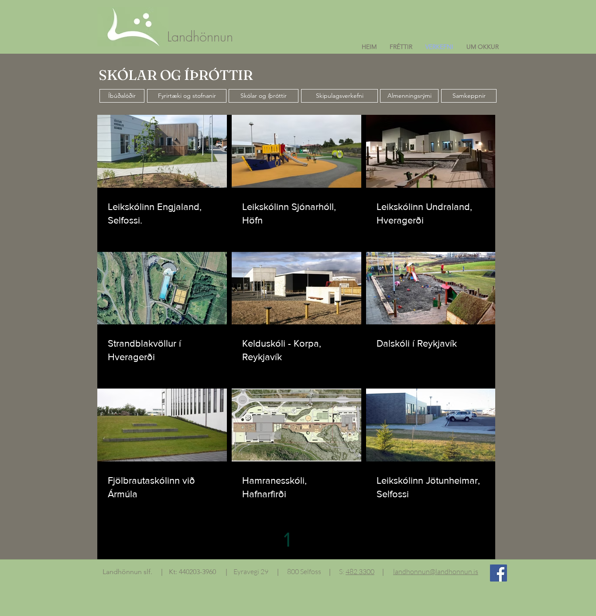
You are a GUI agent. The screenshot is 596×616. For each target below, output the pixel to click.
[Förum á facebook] (498, 573)
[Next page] (324, 539)
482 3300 (360, 571)
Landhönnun (200, 36)
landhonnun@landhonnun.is (435, 571)
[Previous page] (269, 539)
